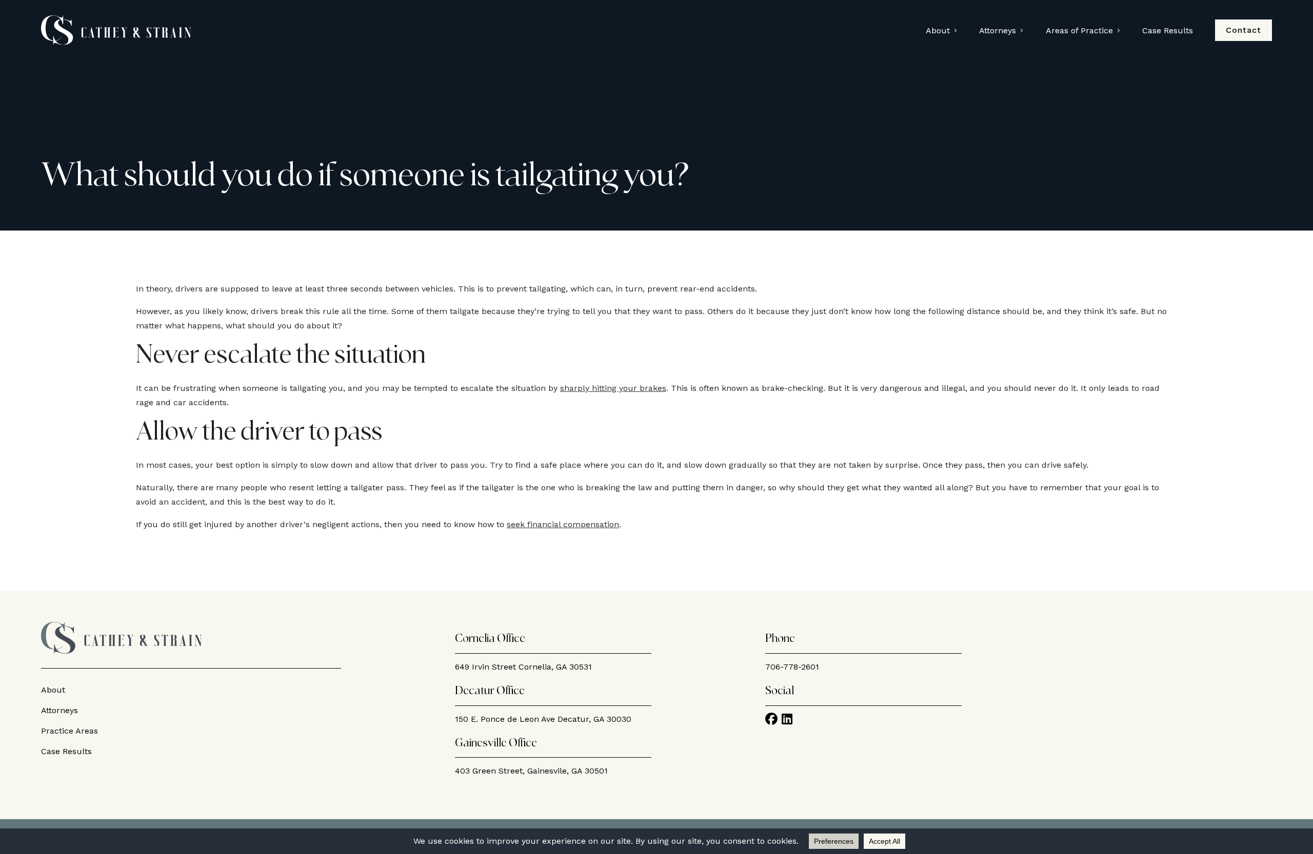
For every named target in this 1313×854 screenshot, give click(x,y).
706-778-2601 (792, 667)
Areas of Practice (1079, 30)
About (938, 30)
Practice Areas (69, 731)
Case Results (1167, 30)
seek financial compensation (563, 524)
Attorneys (997, 30)
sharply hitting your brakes (613, 388)
